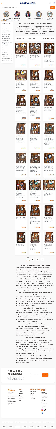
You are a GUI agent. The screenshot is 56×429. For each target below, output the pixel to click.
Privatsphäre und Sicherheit (11, 404)
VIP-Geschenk (4, 26)
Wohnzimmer (4, 52)
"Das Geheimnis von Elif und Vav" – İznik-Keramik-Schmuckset (21, 56)
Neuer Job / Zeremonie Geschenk (6, 32)
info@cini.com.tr (44, 400)
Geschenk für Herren (5, 48)
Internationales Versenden (10, 393)
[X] (45, 410)
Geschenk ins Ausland (6, 34)
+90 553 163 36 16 (44, 393)
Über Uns (20, 395)
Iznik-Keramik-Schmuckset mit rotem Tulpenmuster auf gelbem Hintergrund (34, 247)
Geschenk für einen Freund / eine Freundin (7, 43)
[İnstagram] (42, 410)
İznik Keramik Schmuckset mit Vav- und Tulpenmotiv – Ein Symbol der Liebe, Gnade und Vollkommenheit (35, 168)
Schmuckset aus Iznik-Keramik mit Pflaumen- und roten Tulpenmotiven (48, 219)
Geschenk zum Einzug (6, 38)
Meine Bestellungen (32, 397)
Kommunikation (22, 391)
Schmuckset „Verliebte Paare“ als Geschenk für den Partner (48, 193)
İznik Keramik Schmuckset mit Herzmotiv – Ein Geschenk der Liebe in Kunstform (49, 85)
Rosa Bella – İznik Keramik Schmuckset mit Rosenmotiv (48, 109)
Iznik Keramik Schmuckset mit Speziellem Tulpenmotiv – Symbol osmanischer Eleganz (35, 194)
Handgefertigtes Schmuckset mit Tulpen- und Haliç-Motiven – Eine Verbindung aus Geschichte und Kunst (49, 58)
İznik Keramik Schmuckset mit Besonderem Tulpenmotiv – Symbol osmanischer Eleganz (35, 85)
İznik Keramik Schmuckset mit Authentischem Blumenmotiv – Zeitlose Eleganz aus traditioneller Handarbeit (34, 111)
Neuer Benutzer (33, 391)
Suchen (52, 7)
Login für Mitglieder (32, 394)
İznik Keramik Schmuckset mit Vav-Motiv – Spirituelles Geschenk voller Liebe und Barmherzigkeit (49, 168)
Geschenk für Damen (6, 45)
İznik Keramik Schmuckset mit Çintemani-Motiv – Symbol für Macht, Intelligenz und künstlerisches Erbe (20, 139)
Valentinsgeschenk (5, 40)
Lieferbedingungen (11, 398)
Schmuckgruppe (9, 20)
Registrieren (45, 375)
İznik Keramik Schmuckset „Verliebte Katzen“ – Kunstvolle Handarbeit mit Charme (21, 85)
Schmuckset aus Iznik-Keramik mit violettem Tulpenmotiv (48, 246)
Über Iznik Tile (21, 393)
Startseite (3, 20)
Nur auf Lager (32, 38)
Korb (20, 400)
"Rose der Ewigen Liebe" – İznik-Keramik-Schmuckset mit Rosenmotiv (35, 57)
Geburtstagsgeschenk (6, 36)
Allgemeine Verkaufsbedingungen (12, 401)
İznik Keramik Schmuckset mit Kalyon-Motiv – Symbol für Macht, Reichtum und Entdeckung (34, 139)
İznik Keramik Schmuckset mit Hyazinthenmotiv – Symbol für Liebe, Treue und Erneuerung (21, 110)
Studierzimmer (5, 50)
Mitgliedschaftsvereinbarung (13, 395)
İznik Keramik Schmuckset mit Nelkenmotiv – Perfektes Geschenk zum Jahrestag (20, 194)
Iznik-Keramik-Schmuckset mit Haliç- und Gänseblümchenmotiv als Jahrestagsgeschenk (35, 220)
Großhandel (21, 398)
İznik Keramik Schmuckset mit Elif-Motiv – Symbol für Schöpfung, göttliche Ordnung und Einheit (20, 168)
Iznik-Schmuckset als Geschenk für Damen (21, 218)
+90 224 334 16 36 (44, 397)
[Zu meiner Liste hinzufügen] (25, 45)
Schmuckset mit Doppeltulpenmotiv (20, 245)
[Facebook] (42, 413)
